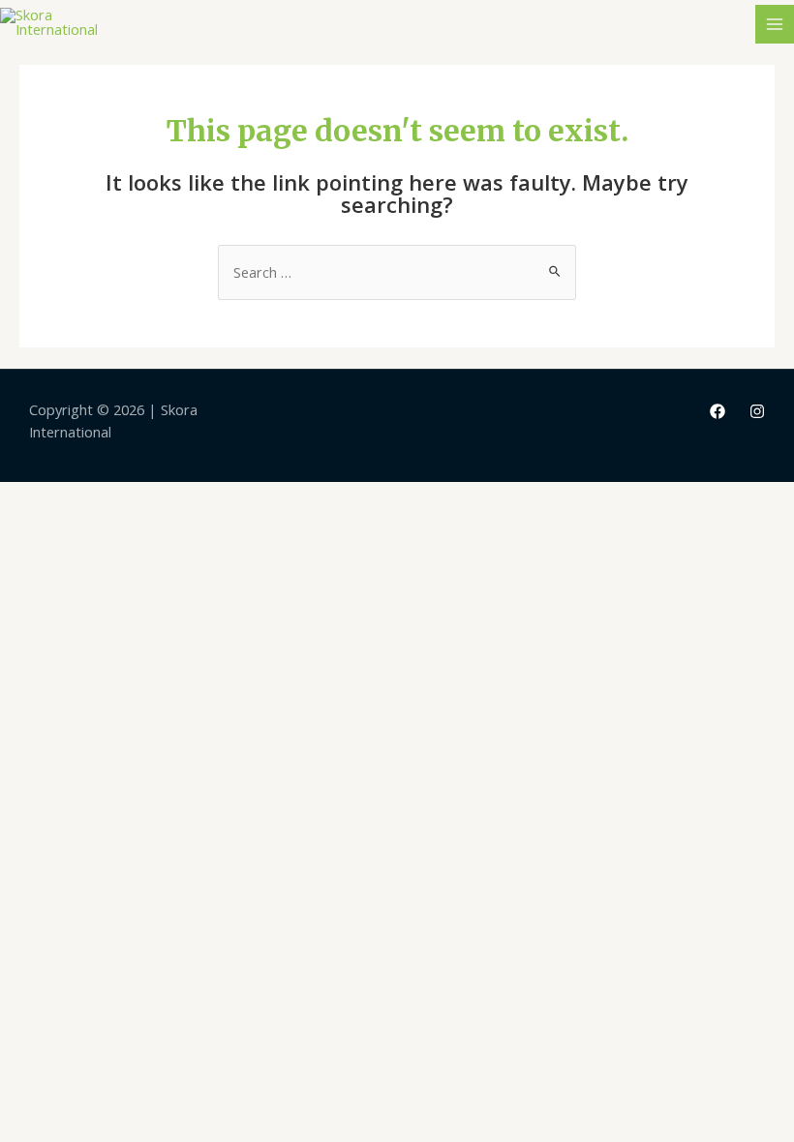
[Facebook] (717, 411)
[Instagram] (757, 411)
